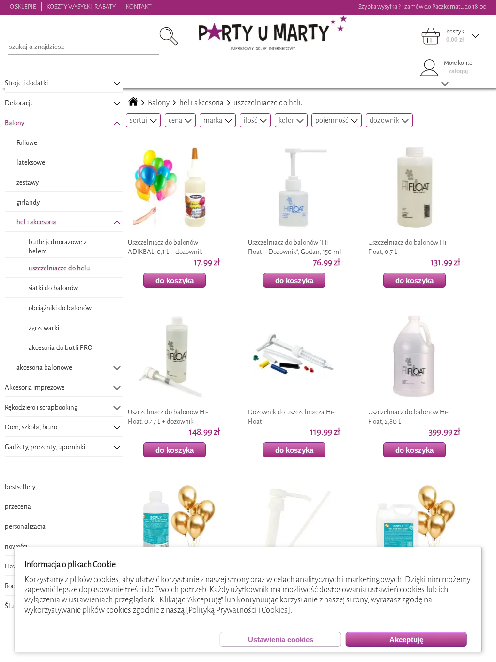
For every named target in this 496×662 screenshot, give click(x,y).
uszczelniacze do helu (268, 103)
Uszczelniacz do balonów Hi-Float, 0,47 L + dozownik (168, 417)
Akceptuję (406, 639)
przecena (18, 506)
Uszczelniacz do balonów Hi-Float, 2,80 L (408, 417)
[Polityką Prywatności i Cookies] (238, 610)
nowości (16, 546)
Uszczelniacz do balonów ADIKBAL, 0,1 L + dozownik (165, 247)
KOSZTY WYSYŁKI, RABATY (81, 6)
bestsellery (20, 486)
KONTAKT (139, 6)
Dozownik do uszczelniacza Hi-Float (291, 417)
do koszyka (174, 280)
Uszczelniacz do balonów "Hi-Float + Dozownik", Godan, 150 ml (294, 247)
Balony (159, 103)
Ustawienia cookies (280, 639)
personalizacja (25, 526)
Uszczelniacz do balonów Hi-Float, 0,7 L (408, 247)
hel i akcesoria (201, 103)
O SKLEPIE (23, 6)
